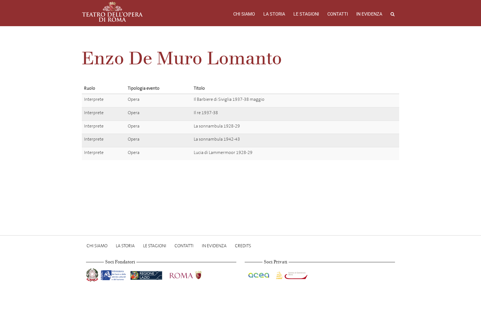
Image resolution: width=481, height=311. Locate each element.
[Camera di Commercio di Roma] (291, 274)
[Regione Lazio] (147, 274)
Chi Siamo (244, 14)
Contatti (337, 14)
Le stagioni (306, 14)
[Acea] (259, 274)
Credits (243, 246)
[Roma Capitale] (193, 274)
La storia (274, 14)
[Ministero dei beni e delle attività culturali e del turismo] (114, 274)
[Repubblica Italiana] (93, 274)
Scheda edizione (364, 100)
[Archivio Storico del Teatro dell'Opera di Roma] (112, 12)
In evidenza (369, 14)
